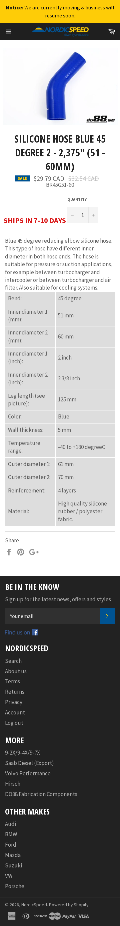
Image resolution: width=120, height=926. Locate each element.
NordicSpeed (34, 905)
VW (8, 875)
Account (15, 712)
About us (16, 671)
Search (13, 661)
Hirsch (12, 783)
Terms (12, 681)
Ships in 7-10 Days (35, 220)
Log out (14, 722)
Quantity (77, 199)
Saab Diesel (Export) (29, 763)
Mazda (13, 855)
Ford (10, 844)
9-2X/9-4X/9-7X (22, 752)
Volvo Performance (28, 773)
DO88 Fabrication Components (41, 794)
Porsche (14, 886)
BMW (11, 834)
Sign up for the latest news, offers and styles (58, 599)
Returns (14, 691)
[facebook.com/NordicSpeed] (21, 633)
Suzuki (13, 865)
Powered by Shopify (68, 905)
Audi (10, 824)
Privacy (13, 702)
